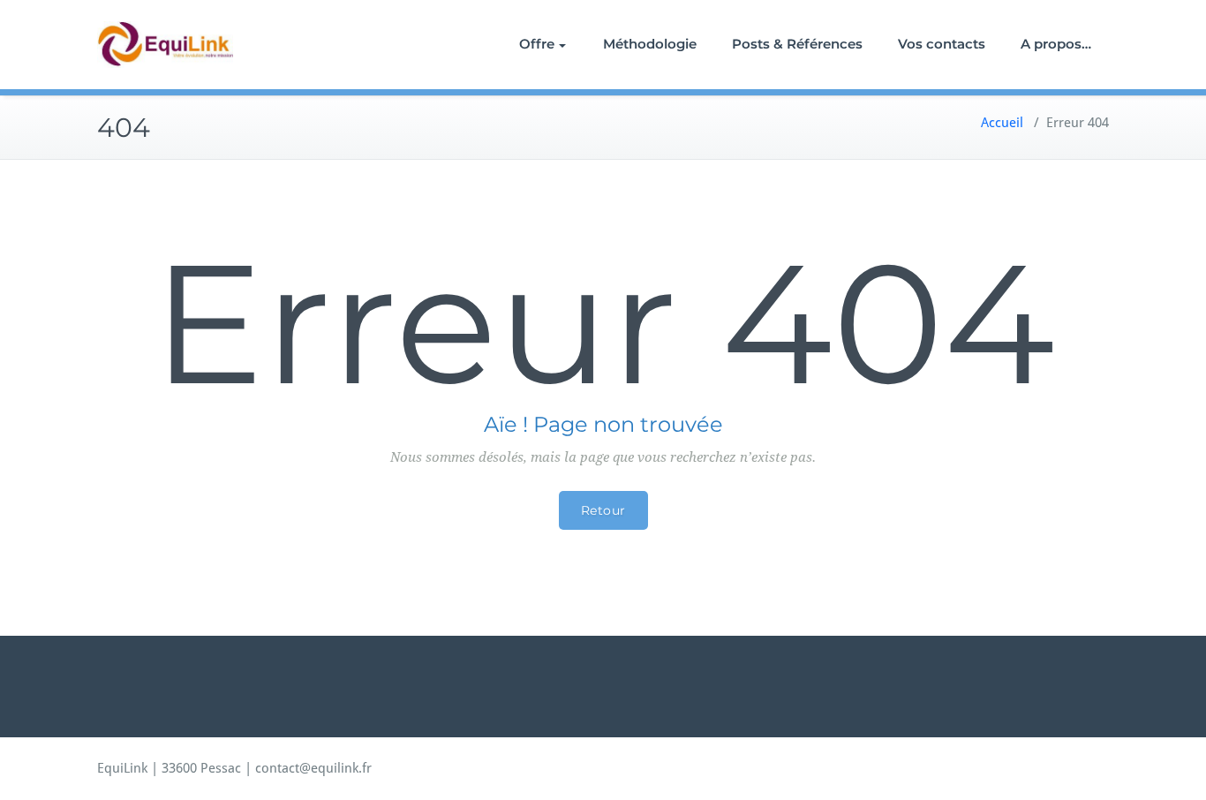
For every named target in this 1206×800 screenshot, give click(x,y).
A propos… (1056, 43)
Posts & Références (797, 43)
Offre (536, 43)
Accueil (1002, 123)
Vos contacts (941, 43)
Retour (603, 510)
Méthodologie (650, 43)
